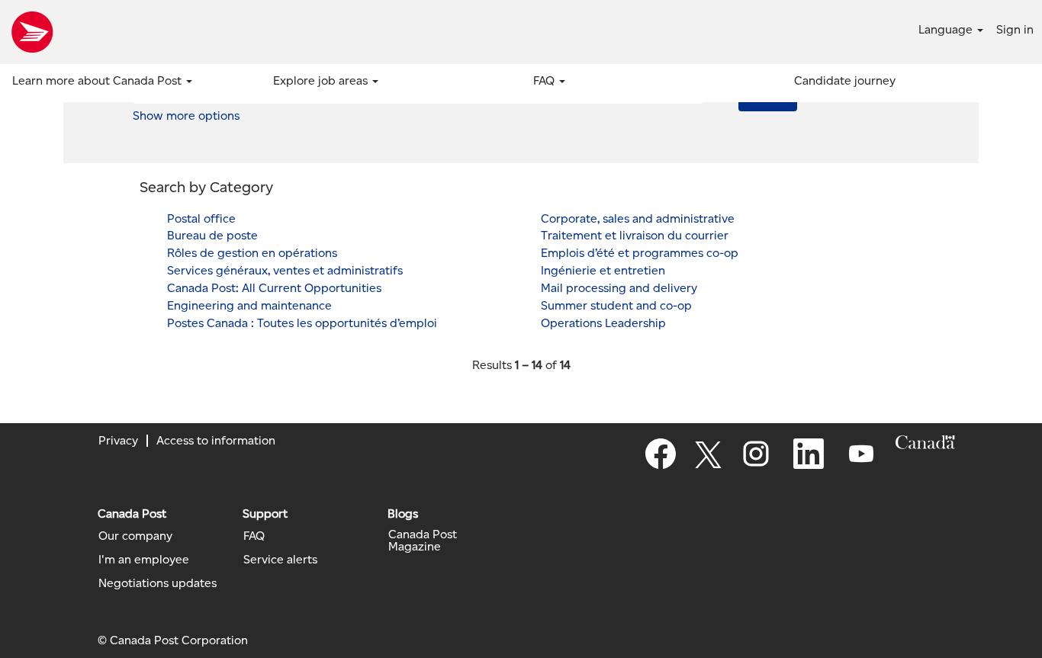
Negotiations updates (157, 583)
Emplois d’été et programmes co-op (639, 253)
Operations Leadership (603, 323)
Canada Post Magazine (422, 541)
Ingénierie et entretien (603, 270)
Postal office (201, 218)
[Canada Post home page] (32, 32)
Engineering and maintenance (249, 305)
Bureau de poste (212, 235)
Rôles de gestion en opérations (252, 253)
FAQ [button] (545, 80)
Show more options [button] (186, 115)
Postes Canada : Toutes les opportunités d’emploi (302, 323)
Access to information (215, 440)
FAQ (254, 536)
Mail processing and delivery (619, 288)
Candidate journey (845, 80)
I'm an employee (143, 560)
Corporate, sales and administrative (638, 218)
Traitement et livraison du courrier (634, 235)
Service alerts (280, 560)
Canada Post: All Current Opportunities (274, 288)
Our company (135, 536)
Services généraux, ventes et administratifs (285, 270)
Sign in (1015, 29)
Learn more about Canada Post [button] (98, 80)
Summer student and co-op (616, 305)
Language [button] (947, 29)
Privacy (118, 440)
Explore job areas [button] (322, 80)
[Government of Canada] (925, 442)
